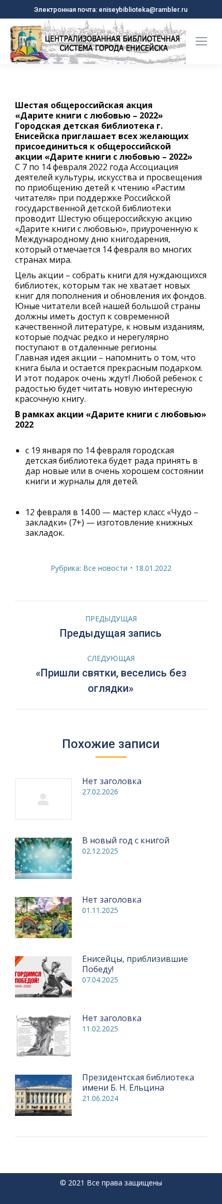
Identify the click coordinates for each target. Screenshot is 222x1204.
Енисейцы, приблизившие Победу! (135, 964)
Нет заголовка (111, 781)
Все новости (105, 568)
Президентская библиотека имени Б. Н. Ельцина (138, 1082)
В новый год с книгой (125, 840)
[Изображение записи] (43, 799)
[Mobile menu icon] (201, 41)
